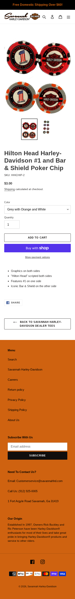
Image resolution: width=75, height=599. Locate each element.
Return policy (16, 389)
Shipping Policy (17, 409)
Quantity (9, 217)
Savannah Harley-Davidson (25, 369)
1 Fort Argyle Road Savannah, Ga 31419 (33, 501)
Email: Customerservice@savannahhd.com (35, 481)
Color (7, 202)
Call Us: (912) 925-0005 (23, 491)
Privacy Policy (17, 399)
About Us (13, 420)
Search (12, 359)
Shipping (9, 189)
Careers (13, 379)
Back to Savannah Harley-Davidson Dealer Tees (40, 324)
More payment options (37, 257)
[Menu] (68, 17)
